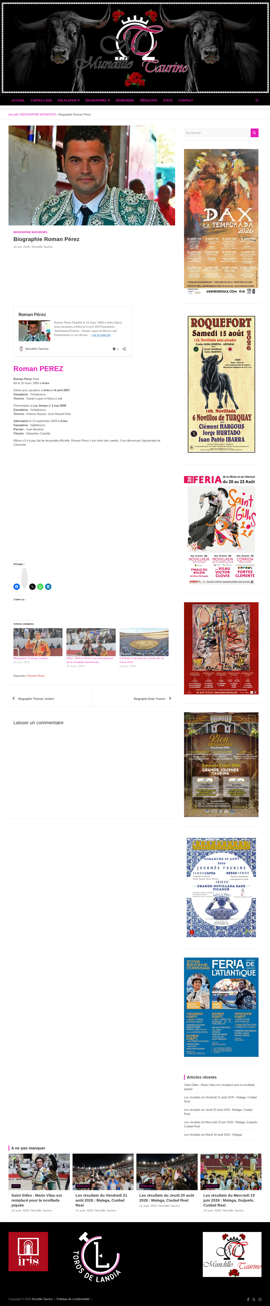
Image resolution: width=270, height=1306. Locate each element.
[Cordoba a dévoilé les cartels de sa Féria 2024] (144, 642)
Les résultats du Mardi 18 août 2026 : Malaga (213, 1134)
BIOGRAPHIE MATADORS (30, 232)
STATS (168, 100)
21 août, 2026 (84, 1210)
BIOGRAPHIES (96, 100)
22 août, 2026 (20, 1210)
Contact (185, 100)
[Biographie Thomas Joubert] (37, 642)
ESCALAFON (67, 100)
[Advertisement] (91, 279)
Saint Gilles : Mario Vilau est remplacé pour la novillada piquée (36, 1200)
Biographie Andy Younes (149, 698)
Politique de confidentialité (73, 1299)
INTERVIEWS (125, 100)
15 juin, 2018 (21, 246)
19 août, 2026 (212, 1210)
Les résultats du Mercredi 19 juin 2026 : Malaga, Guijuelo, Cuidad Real (229, 1200)
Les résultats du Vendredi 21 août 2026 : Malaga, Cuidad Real (101, 1200)
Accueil (18, 100)
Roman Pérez (36, 675)
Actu (16, 1186)
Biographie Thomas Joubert (30, 658)
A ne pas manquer (28, 1148)
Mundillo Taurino (42, 246)
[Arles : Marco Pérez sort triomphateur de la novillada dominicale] (90, 642)
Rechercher (255, 133)
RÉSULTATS (148, 100)
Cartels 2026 (41, 100)
